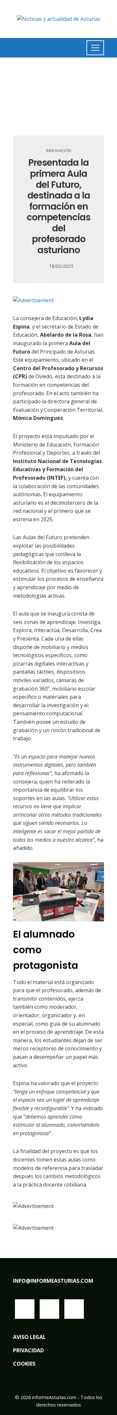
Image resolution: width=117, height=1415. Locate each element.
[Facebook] (24, 1309)
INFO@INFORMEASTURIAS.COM (53, 1280)
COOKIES (24, 1363)
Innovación (58, 151)
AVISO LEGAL (29, 1337)
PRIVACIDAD (28, 1350)
